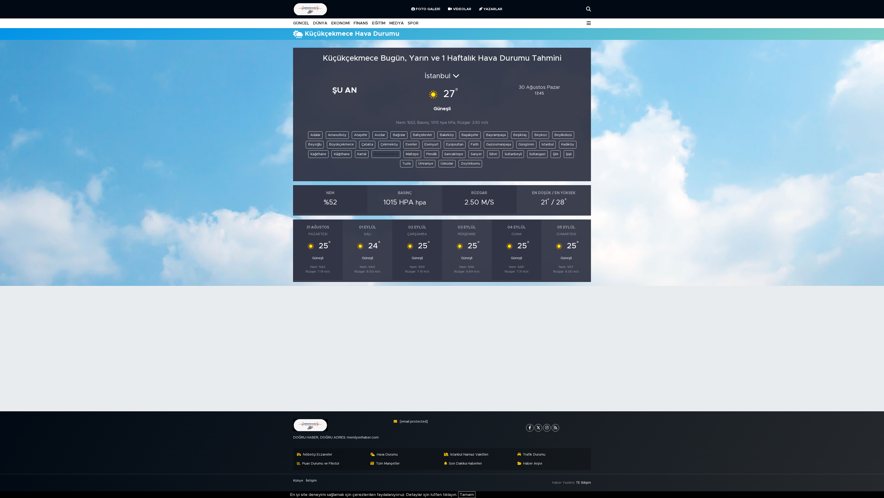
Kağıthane (318, 154)
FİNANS (361, 23)
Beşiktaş (520, 135)
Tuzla (406, 163)
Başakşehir (469, 135)
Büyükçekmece (341, 144)
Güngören (526, 144)
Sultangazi (537, 154)
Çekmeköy (389, 144)
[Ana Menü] (589, 23)
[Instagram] (547, 428)
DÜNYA (320, 23)
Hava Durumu (387, 454)
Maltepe (412, 154)
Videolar (462, 9)
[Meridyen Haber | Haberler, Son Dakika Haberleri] (310, 9)
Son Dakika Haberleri (465, 463)
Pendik (431, 154)
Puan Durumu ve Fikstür (320, 463)
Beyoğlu (315, 144)
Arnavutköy (337, 135)
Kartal (361, 154)
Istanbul (548, 144)
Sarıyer (476, 154)
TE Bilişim (583, 482)
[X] (538, 428)
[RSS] (555, 428)
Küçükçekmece (386, 154)
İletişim (311, 480)
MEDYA (396, 23)
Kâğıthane (342, 154)
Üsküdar (447, 163)
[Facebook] (530, 428)
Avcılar (380, 135)
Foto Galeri (428, 9)
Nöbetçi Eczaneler (317, 454)
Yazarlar (492, 9)
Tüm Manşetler (388, 463)
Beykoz (540, 135)
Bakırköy (447, 135)
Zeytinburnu (470, 163)
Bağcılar (399, 135)
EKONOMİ (340, 23)
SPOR (413, 23)
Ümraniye (425, 163)
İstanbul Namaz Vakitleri (469, 454)
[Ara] (588, 9)
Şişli (569, 154)
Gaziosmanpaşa (498, 144)
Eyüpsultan (454, 144)
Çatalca (367, 144)
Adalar (315, 135)
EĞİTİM (378, 23)
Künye (298, 480)
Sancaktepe (453, 154)
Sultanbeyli (513, 154)
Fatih (475, 144)
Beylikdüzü (563, 135)
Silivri (493, 154)
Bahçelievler (422, 135)
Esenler (411, 144)
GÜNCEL (301, 23)
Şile (555, 154)
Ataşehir (360, 135)
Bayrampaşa (496, 135)
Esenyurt (432, 144)
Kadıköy (567, 144)
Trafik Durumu (534, 454)
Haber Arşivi (532, 463)
